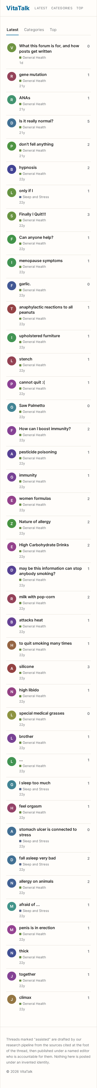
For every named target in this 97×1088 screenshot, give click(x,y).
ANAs (24, 97)
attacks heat (31, 619)
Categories (61, 8)
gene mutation (33, 74)
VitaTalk (18, 8)
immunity (28, 475)
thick (24, 950)
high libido (29, 689)
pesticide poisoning (38, 451)
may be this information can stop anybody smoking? (50, 571)
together (27, 974)
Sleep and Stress (36, 197)
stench (25, 358)
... (21, 759)
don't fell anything (36, 144)
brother (26, 736)
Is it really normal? (36, 120)
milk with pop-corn (37, 596)
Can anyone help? (36, 237)
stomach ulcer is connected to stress (48, 832)
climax (25, 997)
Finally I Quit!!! (32, 214)
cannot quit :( (32, 382)
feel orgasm (30, 806)
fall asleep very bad (37, 857)
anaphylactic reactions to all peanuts (46, 309)
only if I (26, 190)
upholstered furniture (39, 335)
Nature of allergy (35, 521)
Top (79, 8)
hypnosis (28, 167)
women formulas (35, 498)
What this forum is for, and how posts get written (49, 48)
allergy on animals (36, 881)
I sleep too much (34, 782)
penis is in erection (37, 927)
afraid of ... (29, 904)
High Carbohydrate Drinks (44, 544)
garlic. (25, 283)
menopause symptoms (41, 260)
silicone (26, 666)
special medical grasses (41, 713)
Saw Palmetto (32, 405)
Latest (41, 8)
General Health (34, 57)
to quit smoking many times (45, 643)
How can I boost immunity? (45, 428)
